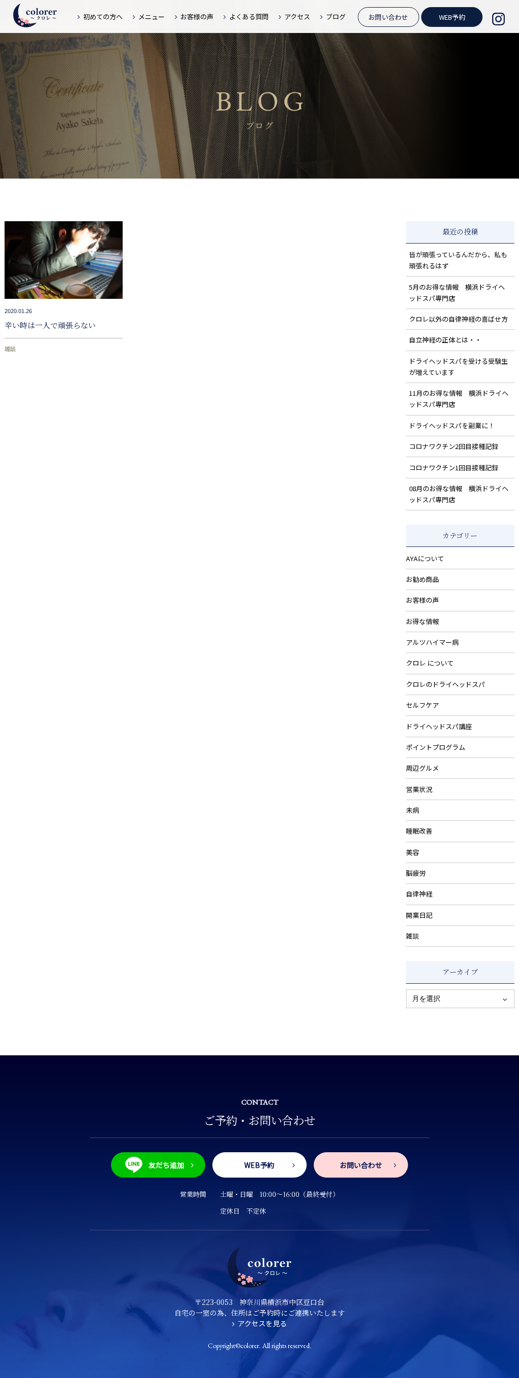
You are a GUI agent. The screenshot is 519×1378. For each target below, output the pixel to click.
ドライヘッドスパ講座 (439, 726)
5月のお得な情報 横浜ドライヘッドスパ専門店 (457, 292)
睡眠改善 (419, 831)
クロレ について (430, 663)
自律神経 (419, 894)
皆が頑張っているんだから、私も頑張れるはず (458, 260)
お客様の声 (422, 600)
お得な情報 (422, 621)
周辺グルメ (422, 768)
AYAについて (425, 558)
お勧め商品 (422, 579)
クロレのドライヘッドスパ (445, 684)
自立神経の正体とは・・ (445, 339)
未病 (412, 810)
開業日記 (419, 915)
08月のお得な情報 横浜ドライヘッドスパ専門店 (458, 494)
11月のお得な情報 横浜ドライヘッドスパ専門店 (458, 398)
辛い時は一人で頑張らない (50, 325)
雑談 (10, 348)
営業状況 (419, 789)
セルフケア (422, 705)
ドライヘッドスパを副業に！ (452, 425)
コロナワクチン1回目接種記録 (453, 467)
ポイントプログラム (435, 747)
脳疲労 (416, 873)
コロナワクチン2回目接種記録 (453, 446)
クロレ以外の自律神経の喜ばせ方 (458, 319)
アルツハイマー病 (432, 642)
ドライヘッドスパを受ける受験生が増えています (458, 366)
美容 (412, 852)
